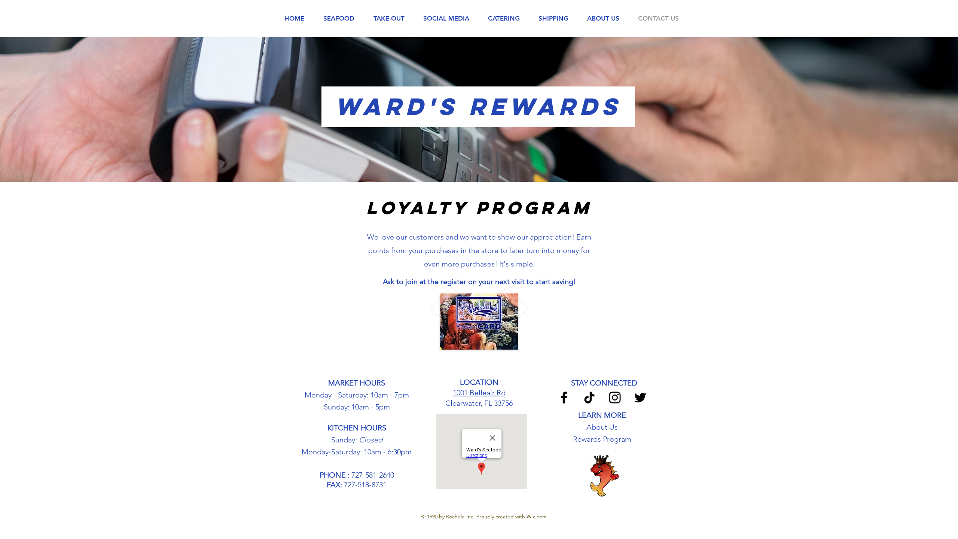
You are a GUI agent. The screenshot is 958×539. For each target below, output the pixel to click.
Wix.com (537, 516)
